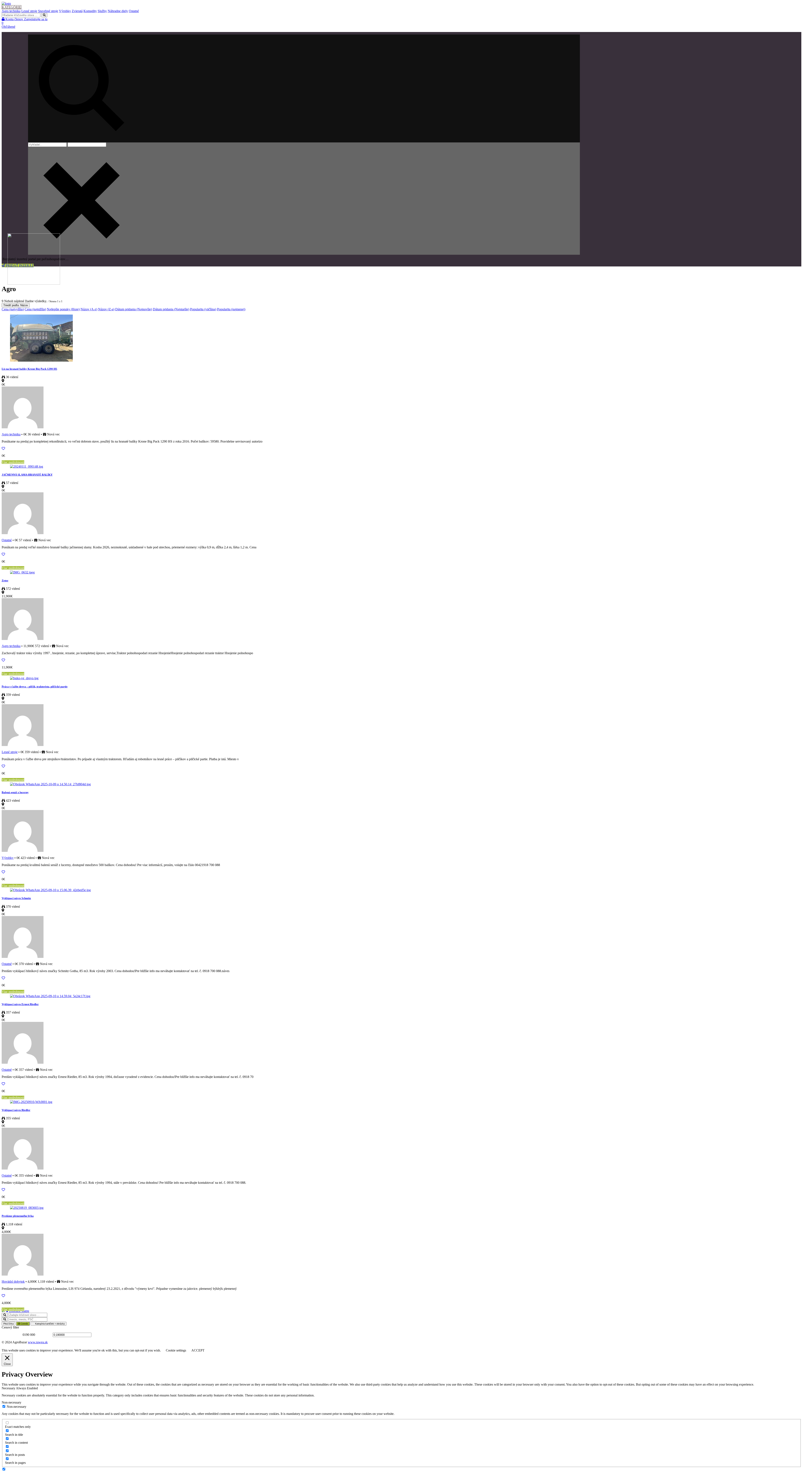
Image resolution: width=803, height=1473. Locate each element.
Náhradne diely (118, 11)
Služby (102, 11)
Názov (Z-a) (106, 309)
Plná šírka (8, 1323)
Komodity (90, 11)
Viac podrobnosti (13, 462)
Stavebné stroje (48, 11)
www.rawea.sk (38, 1342)
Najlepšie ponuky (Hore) (63, 309)
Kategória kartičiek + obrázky (50, 1323)
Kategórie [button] (11, 7)
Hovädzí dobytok (13, 1281)
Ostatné (134, 11)
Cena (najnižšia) (35, 309)
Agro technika (11, 11)
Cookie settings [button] (176, 1350)
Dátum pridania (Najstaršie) (171, 309)
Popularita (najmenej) (231, 309)
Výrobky (65, 11)
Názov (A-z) (89, 309)
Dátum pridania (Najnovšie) (133, 309)
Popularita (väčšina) (203, 309)
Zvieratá (77, 11)
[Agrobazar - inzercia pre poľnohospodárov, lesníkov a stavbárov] (6, 3)
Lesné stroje (29, 11)
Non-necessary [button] (11, 1402)
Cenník (24, 1323)
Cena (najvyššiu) (13, 309)
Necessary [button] (9, 1388)
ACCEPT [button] (198, 1350)
